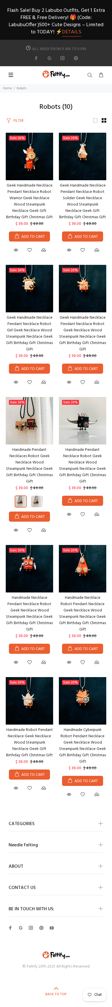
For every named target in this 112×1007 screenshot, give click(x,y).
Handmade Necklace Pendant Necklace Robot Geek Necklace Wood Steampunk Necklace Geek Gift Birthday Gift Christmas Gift (29, 613)
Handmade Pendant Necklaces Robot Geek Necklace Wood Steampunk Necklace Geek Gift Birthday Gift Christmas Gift (29, 466)
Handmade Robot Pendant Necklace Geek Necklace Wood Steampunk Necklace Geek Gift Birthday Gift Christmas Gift (29, 743)
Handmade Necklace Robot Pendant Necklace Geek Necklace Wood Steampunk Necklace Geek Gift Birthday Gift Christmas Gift (82, 613)
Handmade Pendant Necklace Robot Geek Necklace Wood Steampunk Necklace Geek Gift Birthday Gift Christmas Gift (82, 466)
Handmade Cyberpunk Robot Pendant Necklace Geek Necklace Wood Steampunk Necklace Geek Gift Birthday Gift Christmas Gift (82, 746)
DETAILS (71, 32)
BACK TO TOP (56, 994)
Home (7, 88)
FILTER (18, 121)
